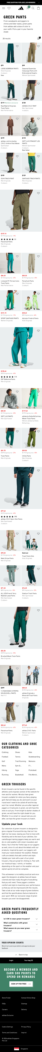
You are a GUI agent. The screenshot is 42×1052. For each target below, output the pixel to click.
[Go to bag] (38, 8)
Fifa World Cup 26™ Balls (34, 775)
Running (5, 775)
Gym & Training (18, 766)
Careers (5, 1009)
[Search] (33, 8)
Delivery (24, 1009)
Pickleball (33, 770)
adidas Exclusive (7, 1015)
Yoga (17, 770)
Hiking (4, 770)
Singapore (24, 1049)
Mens (4, 766)
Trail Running (20, 761)
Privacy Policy (26, 1027)
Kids (30, 752)
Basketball (19, 775)
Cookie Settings (7, 1027)
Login (11, 960)
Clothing (5, 752)
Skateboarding (34, 757)
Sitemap (24, 1004)
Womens (32, 761)
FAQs (4, 1004)
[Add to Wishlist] (17, 46)
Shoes (17, 752)
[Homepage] (21, 9)
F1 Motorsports (33, 766)
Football (5, 757)
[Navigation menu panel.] (3, 8)
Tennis (17, 757)
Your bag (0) (28, 960)
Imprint (24, 1032)
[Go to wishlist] (9, 8)
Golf (3, 761)
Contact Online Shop (28, 998)
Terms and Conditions (9, 1032)
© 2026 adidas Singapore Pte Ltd (10, 1040)
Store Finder (6, 998)
